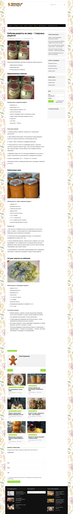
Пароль (49, 98)
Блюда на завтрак (52, 80)
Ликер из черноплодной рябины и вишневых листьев (15, 414)
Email (8, 467)
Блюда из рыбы (51, 85)
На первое (10, 25)
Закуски (25, 25)
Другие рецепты (42, 25)
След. (42, 370)
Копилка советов (21, 387)
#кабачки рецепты (12, 350)
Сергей (49, 37)
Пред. (11, 370)
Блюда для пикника (52, 63)
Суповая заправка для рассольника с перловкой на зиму (35, 389)
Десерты (31, 25)
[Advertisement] (36, 14)
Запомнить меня (60, 100)
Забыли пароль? (59, 102)
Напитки (36, 25)
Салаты (21, 25)
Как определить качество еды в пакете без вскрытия (20, 499)
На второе (16, 25)
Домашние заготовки (52, 25)
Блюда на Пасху (51, 71)
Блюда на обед (51, 82)
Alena (49, 41)
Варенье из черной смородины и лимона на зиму (36, 437)
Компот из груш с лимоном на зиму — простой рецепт (36, 414)
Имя (8, 462)
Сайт (8, 472)
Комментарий (10, 452)
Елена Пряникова (11, 38)
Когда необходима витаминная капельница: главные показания (21, 493)
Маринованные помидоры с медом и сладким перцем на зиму (15, 438)
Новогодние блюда (52, 66)
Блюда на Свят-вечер (52, 68)
